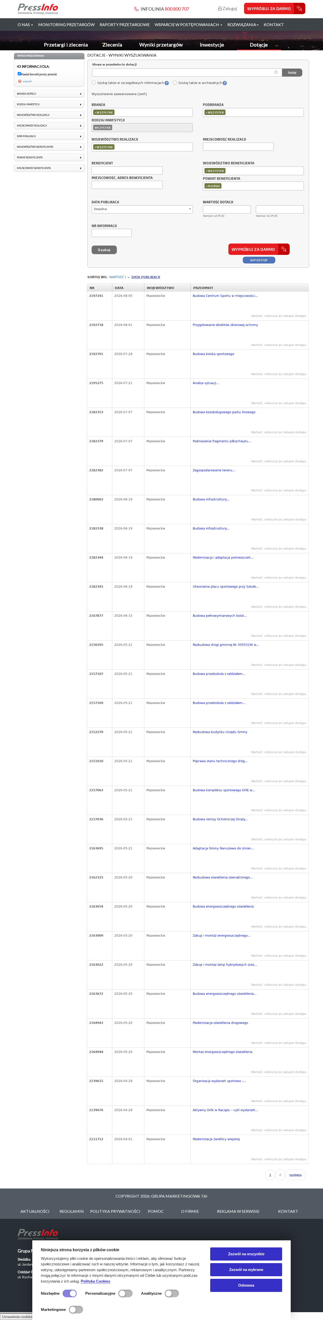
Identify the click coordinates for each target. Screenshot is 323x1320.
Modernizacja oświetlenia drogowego (220, 1023)
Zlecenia (112, 44)
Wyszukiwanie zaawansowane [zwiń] (119, 94)
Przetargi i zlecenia (66, 44)
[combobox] (142, 112)
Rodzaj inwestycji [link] (28, 104)
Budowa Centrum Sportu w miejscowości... (225, 296)
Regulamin (72, 1211)
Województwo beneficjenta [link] (35, 146)
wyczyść (27, 81)
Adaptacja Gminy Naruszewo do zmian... (223, 848)
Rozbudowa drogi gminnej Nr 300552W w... (226, 645)
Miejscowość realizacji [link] (32, 125)
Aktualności (34, 1211)
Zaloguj (229, 8)
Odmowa (246, 1285)
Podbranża (213, 105)
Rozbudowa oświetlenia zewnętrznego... (223, 877)
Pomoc (156, 1211)
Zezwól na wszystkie (246, 1254)
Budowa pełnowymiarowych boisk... (220, 616)
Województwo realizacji (115, 139)
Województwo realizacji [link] (33, 115)
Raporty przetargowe (125, 24)
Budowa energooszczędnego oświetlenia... (225, 994)
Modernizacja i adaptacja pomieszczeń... (223, 557)
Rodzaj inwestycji (108, 120)
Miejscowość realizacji (224, 139)
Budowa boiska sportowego (213, 354)
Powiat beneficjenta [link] (30, 157)
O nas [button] (24, 24)
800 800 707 (177, 9)
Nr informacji (104, 226)
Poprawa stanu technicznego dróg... (220, 761)
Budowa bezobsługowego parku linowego (224, 412)
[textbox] (117, 112)
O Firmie (190, 1211)
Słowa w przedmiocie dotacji (114, 64)
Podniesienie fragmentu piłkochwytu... (222, 441)
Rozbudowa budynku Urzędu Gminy (220, 732)
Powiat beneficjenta (221, 179)
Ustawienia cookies (17, 1316)
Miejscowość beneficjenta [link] (34, 168)
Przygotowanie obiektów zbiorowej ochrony (225, 325)
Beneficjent (102, 163)
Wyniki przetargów (161, 44)
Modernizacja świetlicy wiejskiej (216, 1139)
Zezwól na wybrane (246, 1269)
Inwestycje (212, 44)
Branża (98, 105)
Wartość (116, 277)
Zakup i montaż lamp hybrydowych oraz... (225, 964)
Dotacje (259, 44)
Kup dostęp (259, 260)
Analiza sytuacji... (206, 383)
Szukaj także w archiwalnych (200, 83)
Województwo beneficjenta (228, 163)
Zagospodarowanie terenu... (214, 470)
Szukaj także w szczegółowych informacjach (130, 83)
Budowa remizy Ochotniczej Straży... (220, 819)
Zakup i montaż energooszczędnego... (222, 935)
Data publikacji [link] (26, 136)
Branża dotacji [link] (26, 93)
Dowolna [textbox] (100, 209)
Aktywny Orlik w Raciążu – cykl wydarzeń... (225, 1110)
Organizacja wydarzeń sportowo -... (219, 1081)
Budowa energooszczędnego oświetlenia (223, 906)
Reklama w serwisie (238, 1211)
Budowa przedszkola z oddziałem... (219, 674)
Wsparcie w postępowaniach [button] (187, 24)
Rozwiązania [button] (241, 24)
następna (295, 1175)
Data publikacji (105, 202)
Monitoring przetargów (66, 24)
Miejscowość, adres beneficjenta (122, 178)
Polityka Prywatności (115, 1211)
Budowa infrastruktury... (211, 499)
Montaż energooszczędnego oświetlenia (222, 1052)
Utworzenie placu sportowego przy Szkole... (226, 586)
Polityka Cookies (95, 1281)
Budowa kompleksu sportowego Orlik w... (224, 790)
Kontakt (274, 24)
